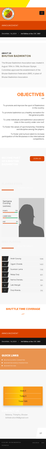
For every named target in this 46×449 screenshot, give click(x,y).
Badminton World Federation (16, 363)
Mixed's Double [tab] (9, 250)
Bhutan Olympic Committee (14, 360)
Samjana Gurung (7, 202)
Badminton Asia (10, 366)
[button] (4, 229)
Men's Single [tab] (8, 188)
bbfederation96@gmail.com (16, 417)
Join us (37, 159)
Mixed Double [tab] (8, 192)
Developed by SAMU (38, 442)
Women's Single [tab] (25, 188)
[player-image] (27, 217)
